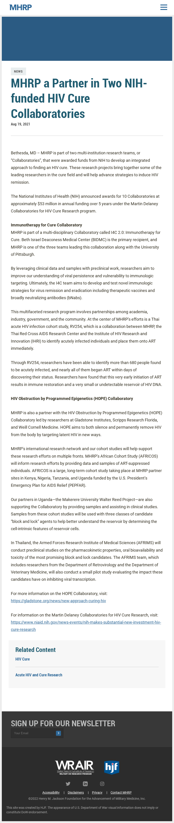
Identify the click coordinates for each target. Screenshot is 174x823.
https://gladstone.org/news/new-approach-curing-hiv (58, 600)
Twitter (70, 783)
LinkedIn (87, 783)
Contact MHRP (121, 792)
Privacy (97, 792)
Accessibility (51, 792)
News (18, 71)
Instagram (104, 783)
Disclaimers (76, 792)
